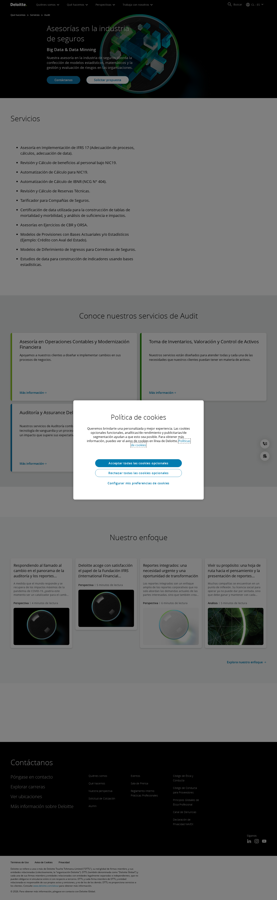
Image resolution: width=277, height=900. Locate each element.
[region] (138, 450)
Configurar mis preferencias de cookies (138, 483)
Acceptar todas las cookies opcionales (138, 463)
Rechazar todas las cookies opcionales (138, 473)
